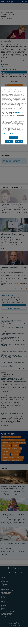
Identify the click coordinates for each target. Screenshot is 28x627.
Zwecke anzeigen (13, 138)
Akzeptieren (19, 141)
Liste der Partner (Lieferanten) (8, 133)
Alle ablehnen (9, 141)
